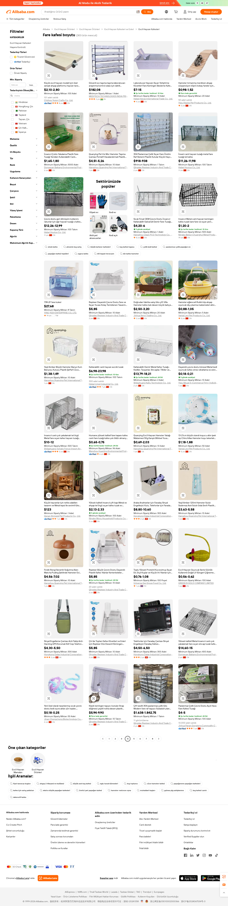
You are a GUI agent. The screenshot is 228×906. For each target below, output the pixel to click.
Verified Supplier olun (194, 836)
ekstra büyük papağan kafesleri (56, 790)
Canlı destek (145, 825)
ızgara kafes (83, 254)
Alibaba (46, 29)
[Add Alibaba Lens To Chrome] (48, 878)
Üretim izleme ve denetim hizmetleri (68, 842)
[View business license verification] (142, 901)
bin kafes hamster (131, 254)
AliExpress (70, 892)
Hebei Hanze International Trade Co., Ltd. (153, 98)
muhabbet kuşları (147, 790)
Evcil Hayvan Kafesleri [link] (149, 29)
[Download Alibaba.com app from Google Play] (211, 878)
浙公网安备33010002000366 (164, 901)
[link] (224, 877)
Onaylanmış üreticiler (105, 822)
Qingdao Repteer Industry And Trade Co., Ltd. (153, 167)
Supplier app (106, 878)
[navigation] (23, 384)
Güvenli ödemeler (59, 819)
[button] (138, 12)
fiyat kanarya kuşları (22, 784)
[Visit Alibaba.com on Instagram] (204, 855)
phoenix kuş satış (74, 247)
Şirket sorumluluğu (15, 830)
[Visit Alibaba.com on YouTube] (210, 855)
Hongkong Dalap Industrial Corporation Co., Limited (153, 516)
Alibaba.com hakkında (17, 812)
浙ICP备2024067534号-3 (193, 901)
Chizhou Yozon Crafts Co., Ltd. (58, 100)
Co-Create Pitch (14, 825)
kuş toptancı (132, 784)
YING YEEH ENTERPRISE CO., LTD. (60, 312)
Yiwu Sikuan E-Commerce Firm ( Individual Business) (198, 383)
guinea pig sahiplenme (174, 790)
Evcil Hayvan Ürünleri (64, 29)
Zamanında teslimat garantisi (64, 830)
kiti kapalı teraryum (105, 254)
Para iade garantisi (59, 825)
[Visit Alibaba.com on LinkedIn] (192, 855)
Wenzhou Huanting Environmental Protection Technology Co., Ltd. (108, 451)
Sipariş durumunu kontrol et (197, 830)
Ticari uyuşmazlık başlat (150, 830)
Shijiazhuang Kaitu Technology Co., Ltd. (152, 383)
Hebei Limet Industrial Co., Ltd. (103, 384)
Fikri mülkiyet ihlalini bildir (151, 842)
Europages (159, 892)
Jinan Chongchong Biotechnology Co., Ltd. (63, 719)
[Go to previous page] (103, 739)
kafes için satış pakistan (23, 790)
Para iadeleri (145, 836)
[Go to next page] (158, 739)
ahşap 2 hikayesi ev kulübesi (52, 784)
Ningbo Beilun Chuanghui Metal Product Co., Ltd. (198, 234)
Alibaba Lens (22, 878)
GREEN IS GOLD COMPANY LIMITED (196, 583)
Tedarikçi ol (189, 819)
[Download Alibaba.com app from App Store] (188, 878)
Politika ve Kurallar (59, 848)
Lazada (114, 892)
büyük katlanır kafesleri (100, 247)
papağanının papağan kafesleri (187, 784)
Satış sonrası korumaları (62, 836)
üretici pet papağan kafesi (90, 790)
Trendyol (147, 892)
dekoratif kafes (19, 797)
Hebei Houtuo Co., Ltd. (189, 167)
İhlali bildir (144, 848)
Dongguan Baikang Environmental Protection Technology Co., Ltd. (63, 167)
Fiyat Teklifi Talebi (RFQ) (106, 828)
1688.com (82, 892)
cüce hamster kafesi (156, 784)
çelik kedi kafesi (150, 247)
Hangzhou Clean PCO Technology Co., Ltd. (153, 234)
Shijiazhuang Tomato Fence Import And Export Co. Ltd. (63, 448)
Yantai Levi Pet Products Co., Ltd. (194, 315)
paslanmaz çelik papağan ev (178, 247)
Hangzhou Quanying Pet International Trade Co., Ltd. (108, 167)
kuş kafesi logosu (127, 247)
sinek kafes (53, 247)
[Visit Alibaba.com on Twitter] (198, 855)
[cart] (176, 12)
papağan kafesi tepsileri (58, 254)
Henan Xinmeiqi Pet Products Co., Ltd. (62, 516)
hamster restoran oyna (121, 790)
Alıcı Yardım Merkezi (148, 819)
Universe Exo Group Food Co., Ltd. (150, 583)
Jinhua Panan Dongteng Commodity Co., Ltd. (198, 725)
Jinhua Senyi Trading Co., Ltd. (148, 315)
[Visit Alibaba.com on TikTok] (216, 855)
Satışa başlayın (191, 825)
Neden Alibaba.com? (16, 819)
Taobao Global (127, 892)
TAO (138, 892)
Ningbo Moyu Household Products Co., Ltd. (108, 518)
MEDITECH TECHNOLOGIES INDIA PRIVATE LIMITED (108, 96)
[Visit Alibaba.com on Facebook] (185, 855)
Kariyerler (10, 836)
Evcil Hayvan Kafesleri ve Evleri (119, 29)
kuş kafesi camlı (200, 790)
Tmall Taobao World (98, 892)
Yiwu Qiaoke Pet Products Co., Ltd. (194, 102)
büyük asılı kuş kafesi (82, 784)
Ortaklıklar (188, 842)
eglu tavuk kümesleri (109, 784)
